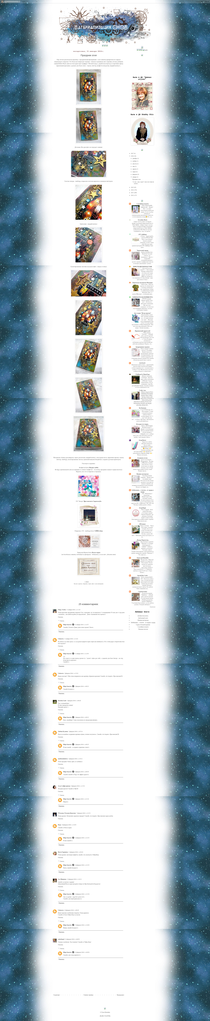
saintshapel (61, 939)
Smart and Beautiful (142, 558)
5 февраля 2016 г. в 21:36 (82, 799)
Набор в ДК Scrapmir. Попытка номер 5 (147, 426)
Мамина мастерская (142, 474)
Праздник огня (136, 179)
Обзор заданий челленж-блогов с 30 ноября (147, 349)
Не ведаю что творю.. (142, 424)
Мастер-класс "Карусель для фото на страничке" (146, 560)
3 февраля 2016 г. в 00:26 (74, 700)
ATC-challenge (142, 234)
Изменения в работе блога (139, 365)
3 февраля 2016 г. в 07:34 (75, 731)
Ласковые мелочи (143, 629)
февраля (135, 174)
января (135, 177)
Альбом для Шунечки (147, 252)
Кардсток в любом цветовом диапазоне (146, 442)
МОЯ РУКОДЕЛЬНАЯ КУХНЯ (142, 266)
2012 (132, 195)
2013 (132, 192)
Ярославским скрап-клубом (105, 816)
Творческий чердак (142, 250)
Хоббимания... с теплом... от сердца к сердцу (143, 491)
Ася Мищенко (62, 879)
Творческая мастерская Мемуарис (142, 283)
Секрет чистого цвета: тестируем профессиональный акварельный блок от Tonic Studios (142, 223)
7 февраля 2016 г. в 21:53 (83, 813)
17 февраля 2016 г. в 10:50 (82, 925)
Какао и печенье (144, 525)
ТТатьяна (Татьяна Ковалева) (67, 813)
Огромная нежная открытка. (146, 476)
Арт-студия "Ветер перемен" (142, 313)
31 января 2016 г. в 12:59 (82, 653)
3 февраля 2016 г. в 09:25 (82, 744)
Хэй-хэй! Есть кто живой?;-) (146, 269)
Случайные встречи (143, 204)
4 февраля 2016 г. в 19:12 (75, 759)
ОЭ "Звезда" (79, 501)
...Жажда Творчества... (142, 540)
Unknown (61, 639)
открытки (85, 583)
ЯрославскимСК (117, 676)
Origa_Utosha (62, 610)
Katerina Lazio (62, 700)
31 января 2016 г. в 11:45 (73, 609)
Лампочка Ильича (82, 552)
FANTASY (142, 363)
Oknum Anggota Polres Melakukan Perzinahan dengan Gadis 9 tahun (147, 393)
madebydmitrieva (63, 759)
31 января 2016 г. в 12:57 (82, 624)
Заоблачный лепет (143, 618)
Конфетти (82, 467)
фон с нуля (95, 583)
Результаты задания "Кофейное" (146, 594)
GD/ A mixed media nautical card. (146, 206)
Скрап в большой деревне (143, 624)
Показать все (152, 607)
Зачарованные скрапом (143, 347)
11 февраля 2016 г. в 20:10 (75, 852)
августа (135, 164)
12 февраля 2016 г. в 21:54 (82, 894)
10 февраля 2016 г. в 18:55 (69, 825)
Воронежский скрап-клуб (142, 331)
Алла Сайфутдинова (64, 786)
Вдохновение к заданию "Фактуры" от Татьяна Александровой (147, 543)
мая (134, 166)
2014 (132, 190)
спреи (89, 583)
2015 (132, 187)
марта (134, 172)
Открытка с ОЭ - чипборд (82, 531)
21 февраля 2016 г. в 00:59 (72, 939)
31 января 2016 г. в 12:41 (71, 639)
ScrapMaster (142, 440)
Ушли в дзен (144, 284)
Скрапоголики (142, 591)
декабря (135, 158)
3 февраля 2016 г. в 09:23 (82, 686)
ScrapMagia (142, 508)
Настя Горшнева (63, 852)
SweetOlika (107, 1016)
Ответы (62, 621)
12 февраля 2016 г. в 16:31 (74, 879)
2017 (132, 153)
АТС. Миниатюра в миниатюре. (147, 494)
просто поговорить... (147, 459)
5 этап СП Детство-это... (147, 409)
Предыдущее (120, 995)
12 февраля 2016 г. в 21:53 (82, 838)
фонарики (100, 583)
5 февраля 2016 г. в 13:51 (78, 786)
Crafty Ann (142, 390)
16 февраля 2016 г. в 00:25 (71, 910)
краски (80, 583)
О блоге (143, 236)
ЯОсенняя (142, 524)
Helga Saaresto (67, 624)
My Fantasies (142, 408)
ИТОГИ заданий (146, 299)
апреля (135, 169)
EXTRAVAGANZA (143, 616)
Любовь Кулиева (63, 731)
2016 (132, 156)
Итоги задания (145, 509)
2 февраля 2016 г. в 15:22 (71, 673)
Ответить (60, 617)
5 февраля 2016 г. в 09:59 (82, 771)
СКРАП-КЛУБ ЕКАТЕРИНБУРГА (142, 297)
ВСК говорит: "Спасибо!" (146, 333)
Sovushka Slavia (142, 220)
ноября (135, 161)
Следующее (56, 995)
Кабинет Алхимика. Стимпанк (147, 376)
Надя (59, 825)
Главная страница (88, 995)
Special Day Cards (142, 575)
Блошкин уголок (142, 458)
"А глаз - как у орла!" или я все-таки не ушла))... (143, 182)
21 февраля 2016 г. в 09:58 (82, 952)
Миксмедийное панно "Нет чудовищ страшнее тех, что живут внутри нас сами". (147, 317)
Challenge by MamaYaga (143, 374)
